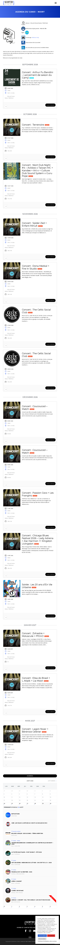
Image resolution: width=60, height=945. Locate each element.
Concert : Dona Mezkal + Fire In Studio (35, 267)
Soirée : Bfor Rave (17, 890)
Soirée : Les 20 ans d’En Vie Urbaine (37, 586)
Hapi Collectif (28, 941)
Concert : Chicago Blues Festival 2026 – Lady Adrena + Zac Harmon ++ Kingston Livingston (37, 539)
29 (42, 803)
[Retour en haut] (30, 938)
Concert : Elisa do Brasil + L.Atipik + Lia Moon (36, 679)
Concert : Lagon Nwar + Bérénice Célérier (35, 730)
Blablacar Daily (35, 37)
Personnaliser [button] (42, 938)
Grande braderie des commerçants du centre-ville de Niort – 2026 (32, 843)
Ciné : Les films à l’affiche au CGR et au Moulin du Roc (29, 823)
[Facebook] (25, 931)
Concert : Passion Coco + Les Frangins (38, 494)
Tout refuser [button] (51, 935)
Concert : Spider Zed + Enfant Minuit (34, 224)
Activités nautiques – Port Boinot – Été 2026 (26, 852)
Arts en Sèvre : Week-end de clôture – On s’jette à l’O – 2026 (31, 862)
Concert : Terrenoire (33, 124)
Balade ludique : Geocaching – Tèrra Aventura (27, 833)
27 (27, 803)
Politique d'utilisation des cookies (47, 941)
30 (50, 803)
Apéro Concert (16, 881)
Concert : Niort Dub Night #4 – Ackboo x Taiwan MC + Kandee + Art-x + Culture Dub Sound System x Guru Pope (37, 170)
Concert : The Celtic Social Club (36, 311)
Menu (55, 3)
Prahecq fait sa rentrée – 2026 (21, 872)
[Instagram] (30, 931)
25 (12, 803)
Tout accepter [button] (42, 935)
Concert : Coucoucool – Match (34, 407)
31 (4, 906)
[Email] (34, 931)
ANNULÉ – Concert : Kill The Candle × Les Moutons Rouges (30, 900)
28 (35, 803)
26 (19, 803)
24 (4, 803)
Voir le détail (50, 105)
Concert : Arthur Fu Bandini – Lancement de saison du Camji (37, 75)
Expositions (15, 814)
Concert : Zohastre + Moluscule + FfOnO (33, 634)
